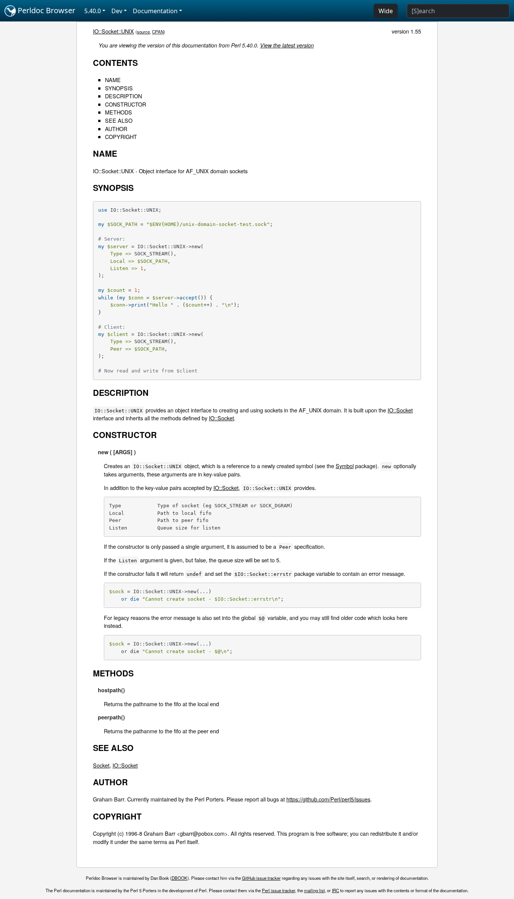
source (143, 32)
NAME (113, 80)
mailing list (314, 890)
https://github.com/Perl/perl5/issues (328, 799)
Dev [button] (116, 11)
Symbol (345, 466)
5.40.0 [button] (92, 11)
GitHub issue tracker (261, 878)
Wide (386, 11)
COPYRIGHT (121, 136)
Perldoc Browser (45, 10)
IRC (335, 890)
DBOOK (179, 878)
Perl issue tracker (278, 890)
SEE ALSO (118, 120)
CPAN (158, 32)
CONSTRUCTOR (125, 104)
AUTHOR (116, 129)
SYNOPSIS (119, 88)
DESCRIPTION (123, 96)
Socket (101, 765)
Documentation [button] (155, 11)
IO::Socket (400, 410)
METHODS (118, 112)
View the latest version (287, 45)
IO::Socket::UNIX (113, 31)
